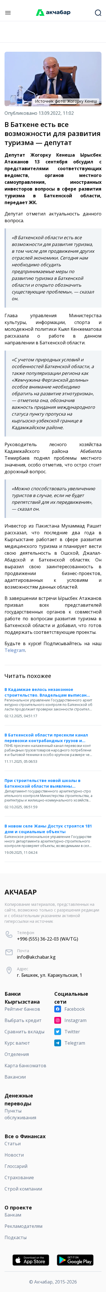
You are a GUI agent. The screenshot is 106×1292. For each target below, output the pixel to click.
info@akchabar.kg (36, 957)
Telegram (15, 650)
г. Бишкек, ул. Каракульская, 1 (49, 975)
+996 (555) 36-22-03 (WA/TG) (47, 939)
